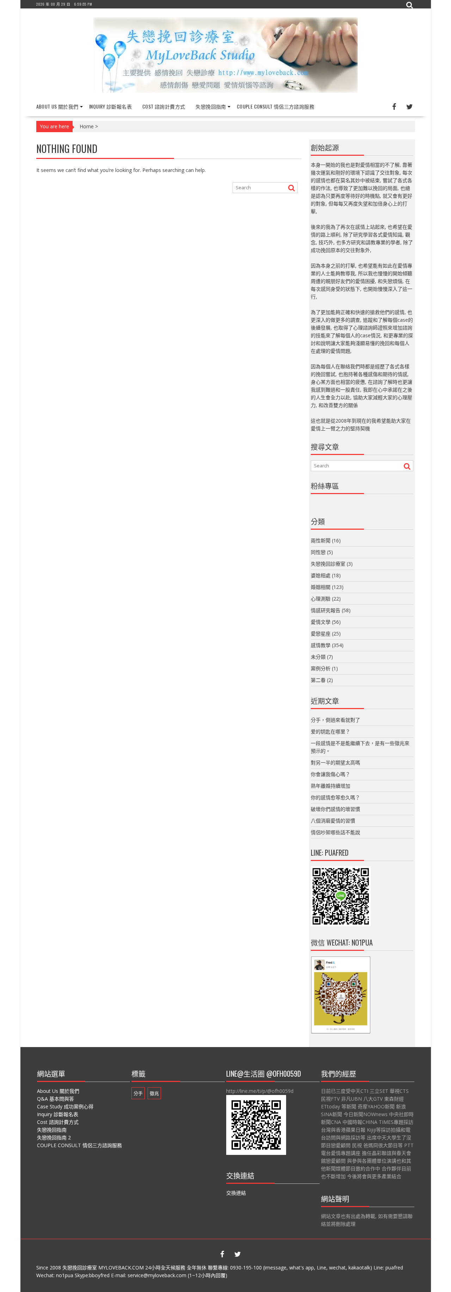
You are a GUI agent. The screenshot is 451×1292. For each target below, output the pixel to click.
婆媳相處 (320, 575)
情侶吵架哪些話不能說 (335, 832)
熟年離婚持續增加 (330, 785)
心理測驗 (320, 598)
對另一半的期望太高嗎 (335, 762)
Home (87, 126)
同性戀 (318, 552)
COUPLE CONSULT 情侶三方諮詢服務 (275, 106)
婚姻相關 (320, 587)
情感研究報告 (325, 610)
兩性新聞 (320, 540)
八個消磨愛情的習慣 (333, 820)
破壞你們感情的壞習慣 (335, 809)
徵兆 (154, 1093)
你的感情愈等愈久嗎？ (335, 797)
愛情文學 (320, 622)
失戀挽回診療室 (328, 563)
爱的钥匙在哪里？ (330, 731)
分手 (138, 1093)
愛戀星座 (320, 633)
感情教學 (320, 645)
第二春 (318, 680)
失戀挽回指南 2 (54, 1137)
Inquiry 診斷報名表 (110, 106)
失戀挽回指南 (211, 106)
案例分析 (320, 668)
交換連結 (236, 1192)
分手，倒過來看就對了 (335, 719)
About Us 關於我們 (57, 106)
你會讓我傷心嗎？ (330, 774)
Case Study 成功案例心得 (65, 1106)
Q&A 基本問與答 (55, 1098)
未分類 (318, 656)
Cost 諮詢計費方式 (163, 106)
